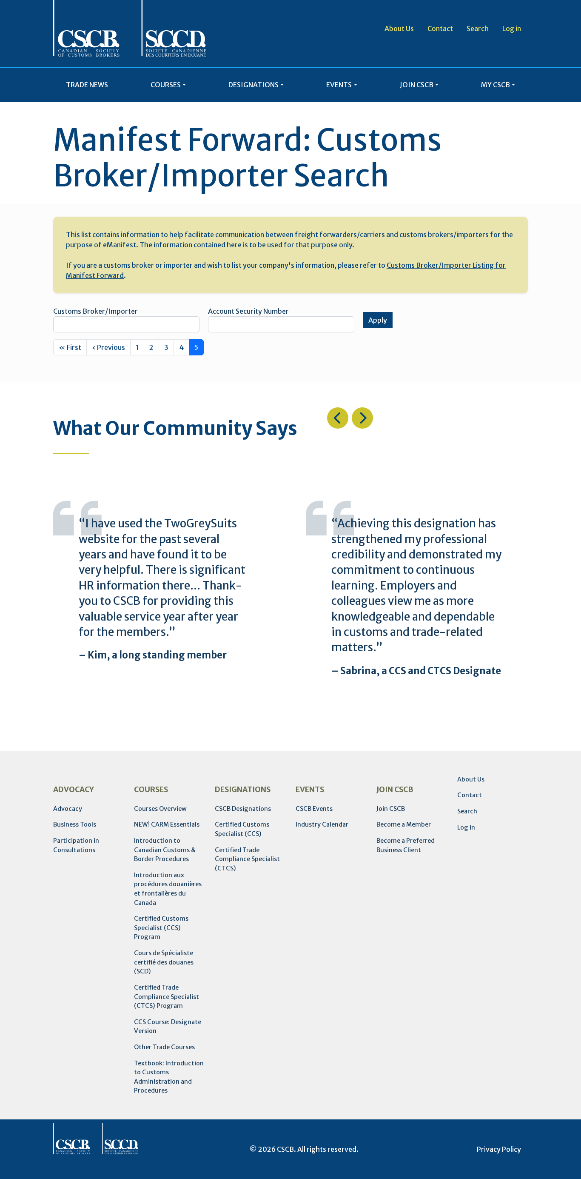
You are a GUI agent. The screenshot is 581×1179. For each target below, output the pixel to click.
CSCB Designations (243, 809)
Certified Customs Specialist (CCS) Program (161, 928)
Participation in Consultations (76, 845)
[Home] (129, 28)
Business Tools (74, 824)
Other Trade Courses (164, 1047)
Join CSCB (390, 809)
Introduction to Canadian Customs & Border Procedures (165, 850)
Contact (440, 28)
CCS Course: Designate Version (167, 1026)
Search (478, 28)
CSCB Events (314, 809)
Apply (377, 320)
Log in (511, 28)
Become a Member (403, 824)
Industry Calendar (322, 824)
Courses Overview (160, 809)
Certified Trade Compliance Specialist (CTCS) (247, 859)
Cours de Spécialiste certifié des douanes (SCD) (164, 962)
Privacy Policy (499, 1149)
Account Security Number (248, 311)
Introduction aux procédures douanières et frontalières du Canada (168, 889)
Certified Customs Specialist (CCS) (242, 829)
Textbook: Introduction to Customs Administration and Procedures (169, 1077)
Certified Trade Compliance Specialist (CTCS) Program (166, 997)
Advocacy (67, 809)
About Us (399, 28)
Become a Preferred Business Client (405, 845)
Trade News (87, 84)
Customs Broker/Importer (95, 311)
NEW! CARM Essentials (166, 824)
